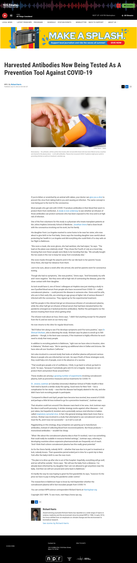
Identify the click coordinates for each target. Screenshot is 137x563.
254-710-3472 (81, 543)
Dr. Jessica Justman (39, 384)
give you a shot (96, 197)
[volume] (11, 15)
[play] (5, 15)
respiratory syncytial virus (47, 414)
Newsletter (81, 22)
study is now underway (68, 211)
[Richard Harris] (36, 514)
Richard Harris (16, 84)
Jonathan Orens (80, 224)
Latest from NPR (24, 22)
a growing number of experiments (67, 376)
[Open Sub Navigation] (14, 22)
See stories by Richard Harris (56, 523)
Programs (38, 22)
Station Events (64, 22)
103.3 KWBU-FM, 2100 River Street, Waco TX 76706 (59, 548)
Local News (7, 22)
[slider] (14, 15)
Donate (129, 5)
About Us (112, 22)
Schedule (51, 22)
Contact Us (51, 543)
